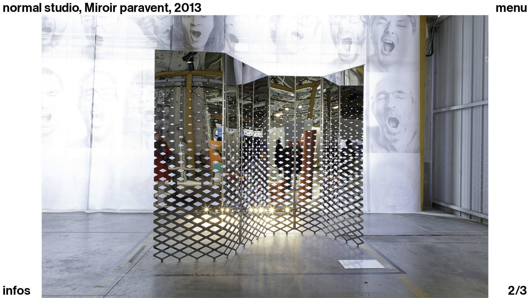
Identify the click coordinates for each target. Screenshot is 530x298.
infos (16, 290)
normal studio (41, 7)
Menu (511, 8)
